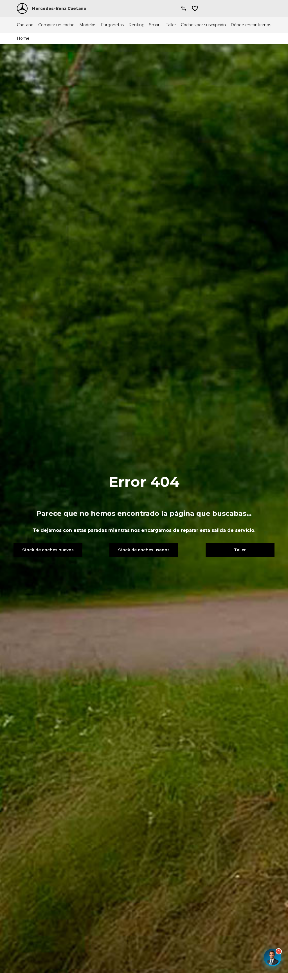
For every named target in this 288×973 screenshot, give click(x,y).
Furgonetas (112, 25)
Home (23, 38)
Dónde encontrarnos (251, 25)
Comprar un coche (56, 25)
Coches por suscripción (203, 25)
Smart (155, 25)
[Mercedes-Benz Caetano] (22, 8)
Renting (137, 25)
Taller (171, 25)
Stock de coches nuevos (48, 549)
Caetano (25, 25)
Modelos (87, 25)
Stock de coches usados (144, 549)
